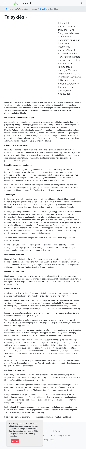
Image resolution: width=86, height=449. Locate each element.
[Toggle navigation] (5, 3)
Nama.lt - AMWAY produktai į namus (21, 9)
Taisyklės (58, 431)
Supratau (15, 441)
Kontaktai (43, 9)
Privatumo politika (46, 440)
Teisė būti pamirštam (61, 435)
